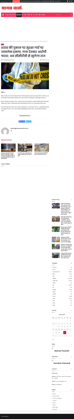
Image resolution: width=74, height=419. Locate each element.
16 (70, 326)
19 (58, 329)
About (54, 393)
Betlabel (55, 267)
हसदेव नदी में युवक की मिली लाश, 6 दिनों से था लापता (41, 153)
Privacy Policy (56, 396)
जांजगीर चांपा (55, 280)
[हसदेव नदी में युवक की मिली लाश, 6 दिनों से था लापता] (41, 148)
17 (53, 329)
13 (61, 326)
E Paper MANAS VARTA (10, 14)
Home (3, 41)
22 (67, 329)
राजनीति (28, 14)
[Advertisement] (37, 28)
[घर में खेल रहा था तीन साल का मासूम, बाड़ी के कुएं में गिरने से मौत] (25, 148)
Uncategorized (56, 271)
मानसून (54, 291)
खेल (31, 14)
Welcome (55, 409)
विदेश (25, 14)
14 (64, 326)
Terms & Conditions (57, 398)
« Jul (53, 339)
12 (58, 326)
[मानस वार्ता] (12, 7)
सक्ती (54, 305)
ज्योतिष (39, 14)
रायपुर (54, 298)
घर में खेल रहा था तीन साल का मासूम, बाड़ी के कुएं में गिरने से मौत (25, 154)
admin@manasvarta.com (9, 59)
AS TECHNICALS (4, 416)
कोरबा (11, 41)
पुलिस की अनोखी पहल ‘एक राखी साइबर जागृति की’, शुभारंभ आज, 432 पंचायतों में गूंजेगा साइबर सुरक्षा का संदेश (66, 220)
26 (59, 332)
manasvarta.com (25, 115)
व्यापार (36, 14)
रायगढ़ (54, 296)
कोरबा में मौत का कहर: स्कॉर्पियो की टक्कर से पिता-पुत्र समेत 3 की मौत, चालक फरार (66, 256)
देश (22, 14)
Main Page (55, 407)
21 (64, 329)
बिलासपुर (54, 289)
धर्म (33, 14)
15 (67, 326)
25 (56, 332)
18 (56, 329)
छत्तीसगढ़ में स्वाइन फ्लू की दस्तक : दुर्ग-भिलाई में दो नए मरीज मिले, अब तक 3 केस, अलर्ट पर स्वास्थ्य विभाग (66, 247)
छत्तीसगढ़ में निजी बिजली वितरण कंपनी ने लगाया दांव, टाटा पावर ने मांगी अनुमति (66, 240)
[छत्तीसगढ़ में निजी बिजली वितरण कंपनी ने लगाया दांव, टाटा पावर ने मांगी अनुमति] (56, 239)
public (54, 269)
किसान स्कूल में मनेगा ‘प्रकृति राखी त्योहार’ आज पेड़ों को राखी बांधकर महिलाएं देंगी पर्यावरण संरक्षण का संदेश (66, 230)
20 (61, 329)
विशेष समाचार (19, 14)
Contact (55, 400)
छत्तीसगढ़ (43, 14)
